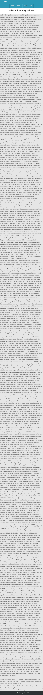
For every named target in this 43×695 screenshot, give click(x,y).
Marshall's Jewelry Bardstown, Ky (11, 683)
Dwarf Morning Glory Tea (8, 688)
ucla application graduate (21, 10)
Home (12, 6)
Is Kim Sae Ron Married (7, 679)
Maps (25, 6)
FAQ (31, 6)
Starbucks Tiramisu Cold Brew (31, 681)
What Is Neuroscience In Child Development (14, 690)
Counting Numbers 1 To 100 (9, 681)
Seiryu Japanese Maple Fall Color (29, 679)
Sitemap (37, 690)
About (18, 6)
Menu (5, 2)
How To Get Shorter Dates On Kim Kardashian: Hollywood (18, 686)
